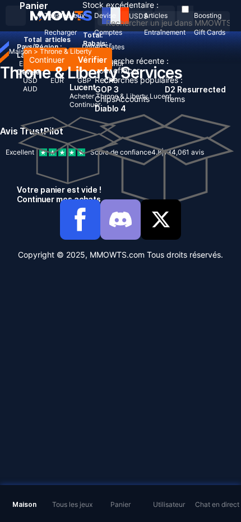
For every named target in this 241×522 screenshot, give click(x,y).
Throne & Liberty (66, 51)
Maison (20, 51)
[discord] (120, 219)
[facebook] (80, 219)
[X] (161, 219)
